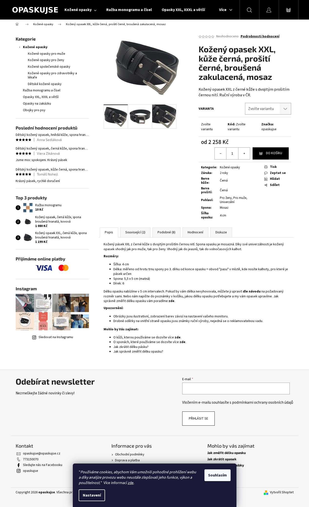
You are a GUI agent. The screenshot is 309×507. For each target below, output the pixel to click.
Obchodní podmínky (129, 454)
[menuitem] (80, 10)
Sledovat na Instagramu (56, 337)
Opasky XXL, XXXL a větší (41, 97)
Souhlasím (217, 475)
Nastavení (92, 495)
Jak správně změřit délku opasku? (138, 351)
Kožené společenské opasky (49, 66)
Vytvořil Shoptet (282, 492)
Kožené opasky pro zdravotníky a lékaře (52, 75)
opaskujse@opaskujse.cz (41, 453)
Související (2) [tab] (135, 232)
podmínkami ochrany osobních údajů (262, 402)
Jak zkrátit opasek (221, 459)
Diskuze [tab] (221, 232)
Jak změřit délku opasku (226, 452)
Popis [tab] (109, 232)
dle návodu (252, 291)
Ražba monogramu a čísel (41, 90)
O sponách (215, 477)
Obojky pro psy (34, 110)
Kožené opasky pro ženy (46, 60)
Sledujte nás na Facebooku (42, 465)
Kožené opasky (35, 47)
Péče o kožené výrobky (225, 465)
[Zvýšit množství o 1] (244, 153)
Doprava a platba (127, 460)
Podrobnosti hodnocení (260, 36)
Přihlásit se (198, 418)
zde (131, 482)
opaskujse (269, 129)
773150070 (30, 459)
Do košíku (274, 153)
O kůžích (214, 471)
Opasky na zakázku (37, 103)
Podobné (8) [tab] (166, 232)
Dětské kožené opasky (45, 84)
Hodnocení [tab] (195, 232)
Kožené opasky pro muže (46, 53)
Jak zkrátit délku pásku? (131, 347)
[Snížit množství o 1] (220, 153)
